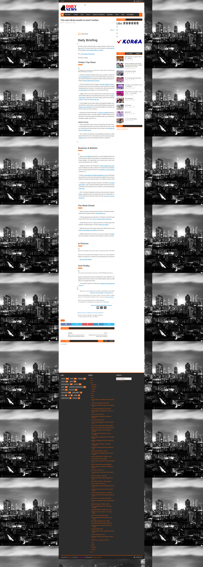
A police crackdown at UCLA (98, 534)
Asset (62, 395)
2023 (91, 552)
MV (69, 395)
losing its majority (103, 224)
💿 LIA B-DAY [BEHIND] (131, 119)
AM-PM (69, 557)
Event (71, 378)
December (94, 384)
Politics (88, 14)
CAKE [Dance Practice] (130, 71)
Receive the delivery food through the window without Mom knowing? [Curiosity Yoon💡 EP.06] (133, 65)
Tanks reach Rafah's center (97, 420)
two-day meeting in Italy (106, 84)
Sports (117, 14)
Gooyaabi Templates (97, 557)
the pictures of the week (88, 54)
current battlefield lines (85, 77)
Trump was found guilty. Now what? (100, 403)
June (93, 395)
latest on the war (94, 99)
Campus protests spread (97, 528)
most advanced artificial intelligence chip (95, 175)
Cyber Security (65, 398)
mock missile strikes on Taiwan (94, 50)
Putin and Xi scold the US (97, 470)
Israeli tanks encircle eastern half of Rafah (101, 498)
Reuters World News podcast (91, 80)
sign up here (110, 297)
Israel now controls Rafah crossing (99, 515)
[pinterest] (140, 1)
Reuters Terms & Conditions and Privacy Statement (90, 312)
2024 (91, 382)
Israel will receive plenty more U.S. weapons (101, 492)
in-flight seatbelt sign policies (108, 165)
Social (82, 14)
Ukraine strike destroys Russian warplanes (101, 464)
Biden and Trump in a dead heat (99, 475)
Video (62, 387)
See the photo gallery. (86, 259)
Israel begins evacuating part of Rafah (100, 521)
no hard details (83, 90)
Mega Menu (67, 14)
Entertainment (130, 14)
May (93, 397)
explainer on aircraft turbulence (108, 169)
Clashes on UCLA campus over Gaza (100, 540)
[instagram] (141, 1)
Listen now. (82, 188)
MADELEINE (128, 112)
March (93, 545)
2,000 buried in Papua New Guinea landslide (102, 425)
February (94, 547)
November (94, 386)
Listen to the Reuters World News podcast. (101, 305)
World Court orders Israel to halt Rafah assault (102, 427)
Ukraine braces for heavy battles (99, 458)
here (103, 300)
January (93, 549)
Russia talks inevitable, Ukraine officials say (101, 523)
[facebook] (134, 1)
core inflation (88, 156)
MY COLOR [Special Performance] (133, 78)
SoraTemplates (80, 557)
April (93, 542)
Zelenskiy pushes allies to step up (99, 451)
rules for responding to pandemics (88, 230)
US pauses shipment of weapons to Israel (101, 509)
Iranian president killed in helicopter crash (101, 456)
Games (75, 395)
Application (64, 392)
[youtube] (138, 1)
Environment (110, 14)
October (94, 389)
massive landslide (103, 112)
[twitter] (136, 1)
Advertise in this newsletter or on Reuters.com (101, 292)
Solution (71, 389)
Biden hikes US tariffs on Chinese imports (101, 481)
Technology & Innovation (98, 14)
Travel (122, 14)
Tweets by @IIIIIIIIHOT (122, 129)
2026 (91, 378)
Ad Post (76, 384)
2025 (91, 380)
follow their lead (100, 213)
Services (75, 398)
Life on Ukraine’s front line (97, 414)
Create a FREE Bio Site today (98, 483)
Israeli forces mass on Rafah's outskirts (100, 504)
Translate (121, 380)
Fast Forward (128, 105)
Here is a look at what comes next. (102, 219)
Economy (76, 14)
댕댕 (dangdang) (129, 98)
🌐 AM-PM (62, 1)
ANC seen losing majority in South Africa (101, 408)
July (93, 393)
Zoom (62, 389)
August (93, 391)
